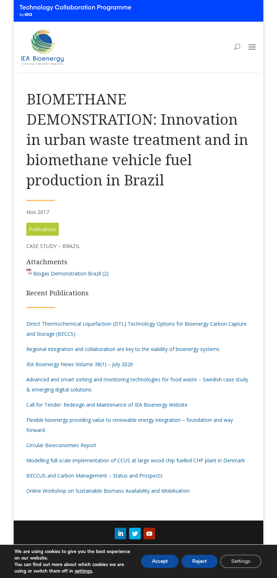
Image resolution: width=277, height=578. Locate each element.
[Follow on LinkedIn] (120, 533)
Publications (42, 229)
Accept (160, 561)
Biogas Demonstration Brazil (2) (71, 273)
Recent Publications (57, 292)
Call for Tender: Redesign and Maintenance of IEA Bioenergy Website (107, 404)
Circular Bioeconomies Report (61, 445)
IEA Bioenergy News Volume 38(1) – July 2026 (79, 364)
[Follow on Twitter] (135, 533)
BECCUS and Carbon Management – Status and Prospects (94, 475)
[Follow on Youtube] (149, 533)
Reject (199, 561)
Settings (240, 561)
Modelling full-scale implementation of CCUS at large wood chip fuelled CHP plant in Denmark (135, 460)
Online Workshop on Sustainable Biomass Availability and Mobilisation (108, 490)
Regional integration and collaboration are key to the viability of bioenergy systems (123, 349)
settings (83, 571)
